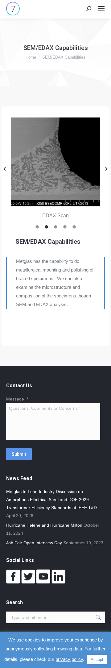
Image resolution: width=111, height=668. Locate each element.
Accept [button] (97, 659)
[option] (55, 168)
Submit (19, 454)
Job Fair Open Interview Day (34, 542)
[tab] (37, 226)
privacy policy (69, 659)
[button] (5, 169)
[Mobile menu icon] (101, 8)
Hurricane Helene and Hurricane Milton (44, 525)
